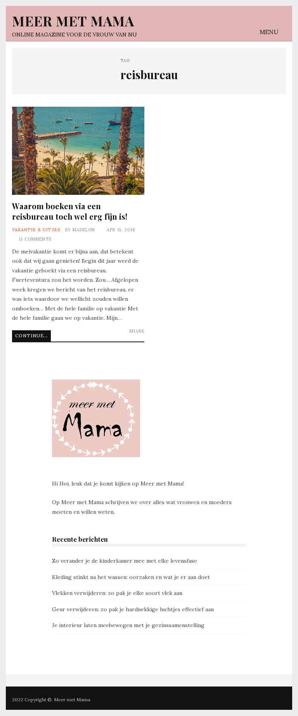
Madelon (84, 229)
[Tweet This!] (107, 337)
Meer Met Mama (73, 21)
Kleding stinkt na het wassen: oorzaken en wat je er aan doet (131, 577)
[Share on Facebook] (118, 337)
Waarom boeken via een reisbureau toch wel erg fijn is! (78, 151)
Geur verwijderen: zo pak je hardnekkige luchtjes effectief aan (133, 609)
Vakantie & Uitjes (36, 229)
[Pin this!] (139, 337)
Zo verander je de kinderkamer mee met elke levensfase (124, 560)
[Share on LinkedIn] (128, 337)
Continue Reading (33, 335)
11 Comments (35, 239)
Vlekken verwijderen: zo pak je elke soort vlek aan (117, 592)
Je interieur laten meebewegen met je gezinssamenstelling (128, 625)
